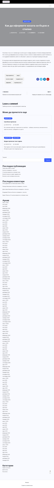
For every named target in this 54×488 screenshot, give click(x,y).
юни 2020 (5, 327)
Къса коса (5, 471)
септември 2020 (7, 321)
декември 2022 (6, 277)
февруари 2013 (6, 433)
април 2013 (5, 429)
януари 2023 (6, 275)
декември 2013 (6, 417)
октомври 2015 (6, 374)
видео (18, 75)
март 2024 (5, 251)
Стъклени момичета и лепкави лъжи (11, 172)
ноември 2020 (6, 318)
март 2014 (5, 411)
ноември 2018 (6, 360)
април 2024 (5, 249)
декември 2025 (6, 212)
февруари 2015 (6, 390)
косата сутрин (9, 79)
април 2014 (5, 409)
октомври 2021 (6, 296)
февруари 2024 (6, 253)
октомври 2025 (6, 216)
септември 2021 (6, 298)
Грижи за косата (6, 467)
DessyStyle (8, 124)
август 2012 (5, 444)
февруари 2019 (6, 355)
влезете (10, 106)
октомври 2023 (6, 261)
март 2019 (5, 353)
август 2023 (5, 265)
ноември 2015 (6, 372)
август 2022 (5, 280)
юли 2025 (5, 222)
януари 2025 (6, 232)
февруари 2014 (6, 413)
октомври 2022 (6, 278)
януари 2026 (6, 210)
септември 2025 (6, 218)
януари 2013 (6, 435)
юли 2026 (5, 204)
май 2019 (5, 349)
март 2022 (5, 286)
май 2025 (5, 226)
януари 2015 (6, 392)
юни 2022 (5, 282)
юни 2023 (5, 267)
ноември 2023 (6, 259)
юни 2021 (5, 304)
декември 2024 (6, 234)
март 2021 (5, 310)
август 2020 (6, 323)
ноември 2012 (6, 439)
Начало (27, 482)
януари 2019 (6, 357)
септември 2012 (6, 443)
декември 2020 (6, 316)
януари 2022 (6, 290)
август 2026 (5, 202)
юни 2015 (5, 382)
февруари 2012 (6, 454)
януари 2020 (6, 337)
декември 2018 (6, 359)
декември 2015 (6, 370)
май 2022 (5, 284)
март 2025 (5, 230)
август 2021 (5, 300)
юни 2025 (5, 224)
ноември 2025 (6, 214)
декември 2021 (6, 292)
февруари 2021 (6, 312)
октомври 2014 (6, 398)
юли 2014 (5, 403)
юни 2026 (5, 206)
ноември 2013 (6, 419)
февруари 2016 (6, 366)
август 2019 (5, 343)
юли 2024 (5, 243)
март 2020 (5, 333)
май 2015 (5, 384)
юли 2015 (5, 380)
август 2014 (5, 401)
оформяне (8, 82)
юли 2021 (5, 302)
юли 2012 (5, 446)
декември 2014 (6, 394)
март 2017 (5, 364)
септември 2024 (7, 239)
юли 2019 (5, 345)
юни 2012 (5, 448)
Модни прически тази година (13, 141)
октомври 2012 (6, 441)
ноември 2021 (6, 294)
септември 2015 (6, 376)
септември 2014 (6, 400)
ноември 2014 (6, 396)
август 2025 (5, 220)
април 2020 (5, 331)
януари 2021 (5, 314)
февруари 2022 (6, 288)
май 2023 (5, 269)
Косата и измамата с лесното (10, 170)
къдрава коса (19, 79)
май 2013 (5, 427)
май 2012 (5, 450)
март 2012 (5, 452)
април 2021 (5, 308)
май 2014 (5, 407)
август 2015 (5, 378)
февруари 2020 (6, 335)
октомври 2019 (6, 341)
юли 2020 (5, 325)
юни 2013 (5, 425)
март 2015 (5, 388)
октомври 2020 (6, 319)
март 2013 (5, 431)
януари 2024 (6, 255)
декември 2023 (6, 257)
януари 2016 (6, 368)
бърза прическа (10, 75)
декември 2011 (6, 458)
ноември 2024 (6, 236)
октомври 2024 (6, 237)
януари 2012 (5, 456)
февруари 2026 (6, 208)
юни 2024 (5, 245)
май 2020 (5, 329)
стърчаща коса (17, 82)
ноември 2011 (6, 460)
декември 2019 (6, 339)
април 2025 (5, 228)
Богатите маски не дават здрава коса (12, 174)
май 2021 (5, 306)
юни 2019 (5, 347)
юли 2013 (5, 423)
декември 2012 (6, 437)
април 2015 (5, 386)
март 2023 (5, 273)
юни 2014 (5, 405)
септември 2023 (6, 263)
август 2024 (6, 241)
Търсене (5, 157)
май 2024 (5, 247)
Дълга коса (5, 469)
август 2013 (5, 421)
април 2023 (5, 271)
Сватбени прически (10, 122)
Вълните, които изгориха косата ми (11, 176)
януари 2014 (6, 415)
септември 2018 (6, 362)
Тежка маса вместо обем (9, 168)
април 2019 (5, 351)
